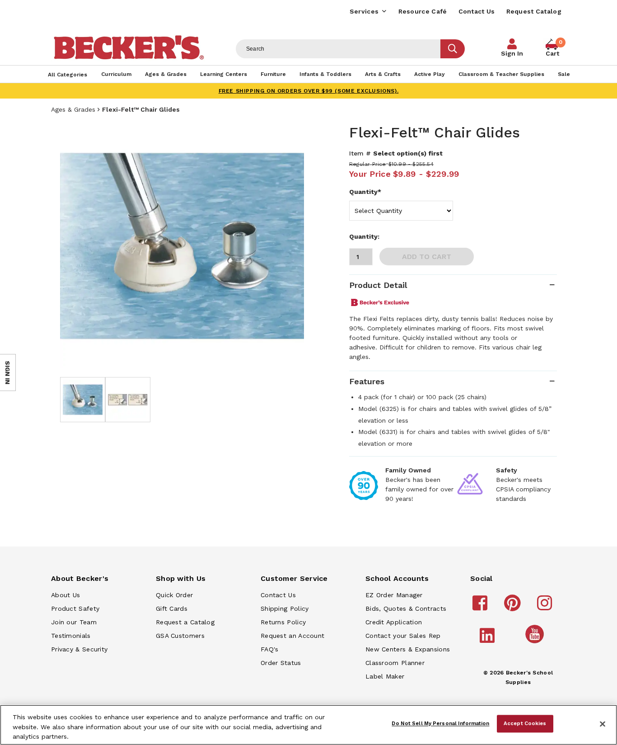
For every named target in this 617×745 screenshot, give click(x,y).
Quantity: (364, 236)
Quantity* (365, 191)
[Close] (602, 724)
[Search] (452, 48)
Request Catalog (534, 11)
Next (290, 246)
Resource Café (422, 11)
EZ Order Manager (394, 595)
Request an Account (292, 635)
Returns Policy (283, 622)
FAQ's (270, 649)
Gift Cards (171, 608)
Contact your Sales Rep (403, 635)
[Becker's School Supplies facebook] (481, 607)
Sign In (512, 53)
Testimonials (71, 635)
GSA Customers (180, 635)
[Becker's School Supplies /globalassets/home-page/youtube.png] (536, 642)
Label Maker (384, 676)
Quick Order (174, 595)
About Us (65, 595)
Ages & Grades (73, 109)
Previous (74, 246)
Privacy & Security (79, 649)
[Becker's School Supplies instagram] (546, 607)
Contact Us (476, 11)
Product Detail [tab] (378, 285)
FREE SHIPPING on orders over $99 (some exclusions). (309, 91)
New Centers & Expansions (407, 649)
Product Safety (75, 608)
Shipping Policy (285, 608)
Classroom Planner (395, 662)
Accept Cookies (525, 723)
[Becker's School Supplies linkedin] (488, 639)
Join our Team (74, 622)
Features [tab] (366, 381)
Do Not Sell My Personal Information (440, 723)
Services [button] (364, 11)
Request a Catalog (185, 622)
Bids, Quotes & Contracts (405, 608)
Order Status (281, 662)
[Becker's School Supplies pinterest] (514, 607)
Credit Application (393, 622)
